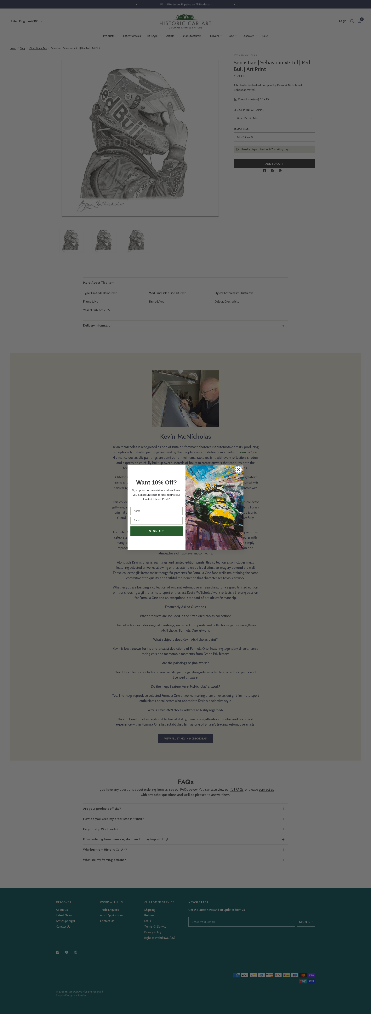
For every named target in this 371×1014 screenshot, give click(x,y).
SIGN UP (156, 531)
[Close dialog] (238, 469)
